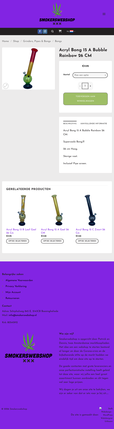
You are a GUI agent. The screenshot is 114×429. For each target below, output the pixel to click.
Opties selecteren (17, 241)
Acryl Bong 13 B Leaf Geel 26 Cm (21, 231)
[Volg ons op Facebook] (40, 31)
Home (5, 41)
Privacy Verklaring (16, 286)
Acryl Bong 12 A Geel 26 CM (55, 231)
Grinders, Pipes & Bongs (37, 41)
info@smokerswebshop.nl (23, 315)
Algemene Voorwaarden (19, 280)
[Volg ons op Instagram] (45, 31)
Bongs (58, 41)
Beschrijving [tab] (70, 124)
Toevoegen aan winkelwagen (85, 98)
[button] (104, 14)
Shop (16, 41)
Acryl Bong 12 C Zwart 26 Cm (90, 231)
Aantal (66, 75)
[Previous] (6, 221)
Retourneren (12, 298)
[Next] (108, 221)
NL (68, 31)
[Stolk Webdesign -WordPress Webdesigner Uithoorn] (106, 415)
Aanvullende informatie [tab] (93, 124)
